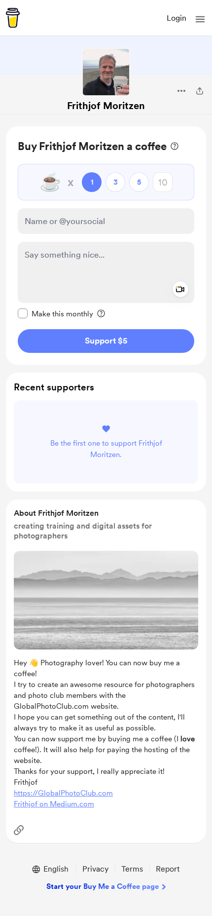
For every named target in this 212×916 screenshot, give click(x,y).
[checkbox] (55, 313)
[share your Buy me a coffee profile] (199, 91)
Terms (132, 869)
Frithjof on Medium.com (54, 804)
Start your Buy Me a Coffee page (102, 886)
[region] (106, 245)
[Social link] (19, 830)
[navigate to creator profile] (106, 72)
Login (176, 18)
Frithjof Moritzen (106, 106)
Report (167, 869)
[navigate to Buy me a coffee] (13, 18)
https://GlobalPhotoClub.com (63, 793)
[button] (200, 19)
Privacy (95, 869)
